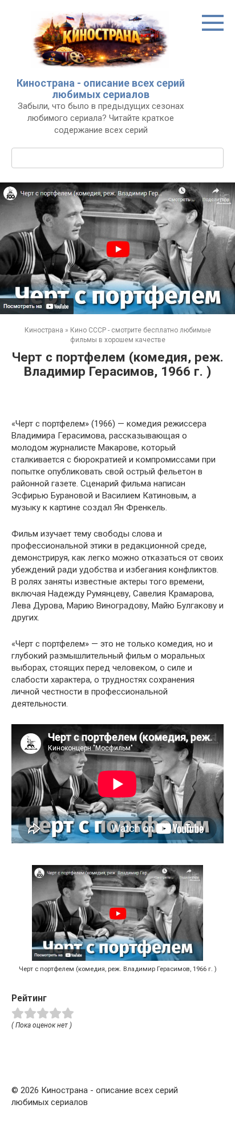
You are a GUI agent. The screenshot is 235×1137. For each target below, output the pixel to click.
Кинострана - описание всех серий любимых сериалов (101, 88)
